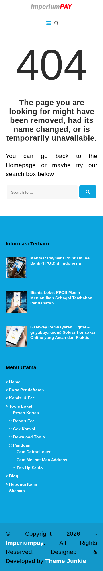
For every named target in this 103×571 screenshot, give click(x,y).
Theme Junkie (65, 561)
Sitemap (17, 490)
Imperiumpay (25, 542)
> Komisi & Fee (20, 398)
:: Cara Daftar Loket (32, 451)
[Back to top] (97, 565)
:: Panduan (20, 445)
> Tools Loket (19, 406)
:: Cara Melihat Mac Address (40, 459)
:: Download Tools (27, 437)
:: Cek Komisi (22, 429)
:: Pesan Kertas (24, 412)
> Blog (12, 476)
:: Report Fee (22, 421)
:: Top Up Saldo (28, 468)
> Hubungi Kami (21, 484)
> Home (13, 382)
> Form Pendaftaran (25, 390)
